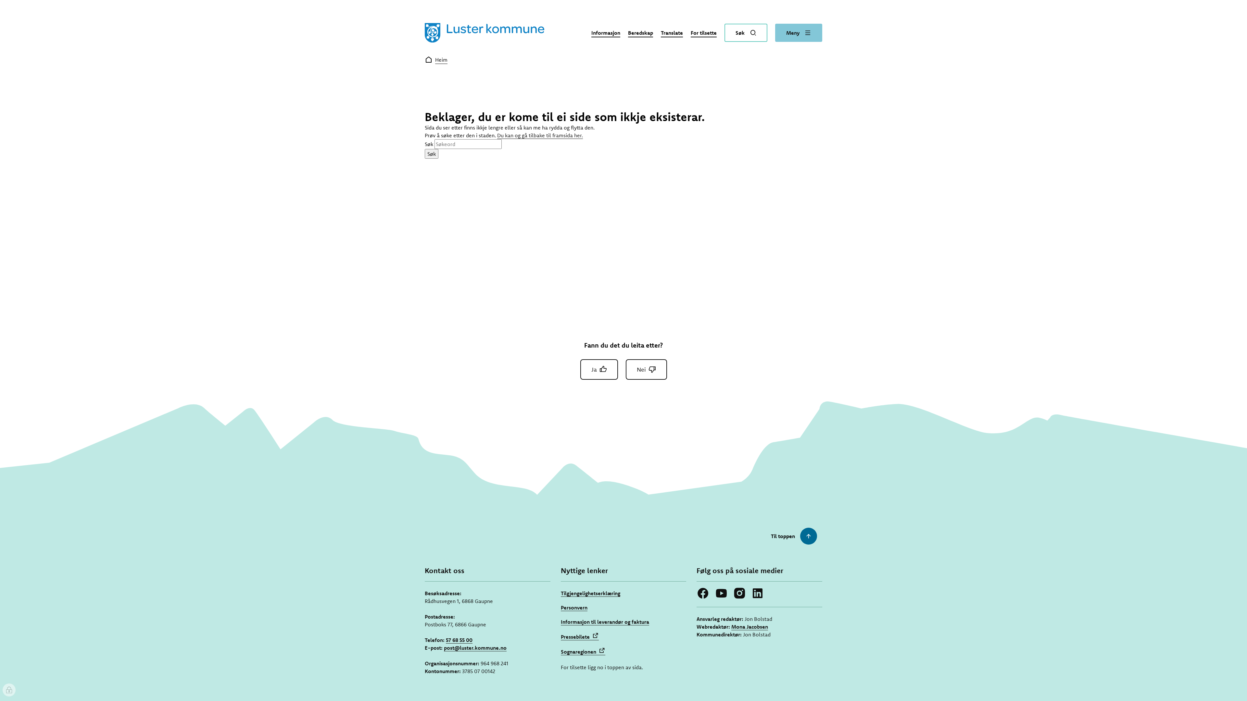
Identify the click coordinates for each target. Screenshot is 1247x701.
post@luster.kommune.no (475, 648)
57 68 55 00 (459, 640)
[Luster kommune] (484, 33)
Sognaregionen (578, 651)
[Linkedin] (757, 593)
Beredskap (640, 33)
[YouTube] (721, 593)
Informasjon (605, 33)
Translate (672, 33)
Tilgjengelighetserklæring (590, 593)
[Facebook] (703, 593)
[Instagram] (739, 593)
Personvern (574, 607)
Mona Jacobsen (749, 626)
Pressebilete (575, 636)
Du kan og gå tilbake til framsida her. (540, 135)
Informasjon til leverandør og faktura (605, 622)
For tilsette (704, 33)
